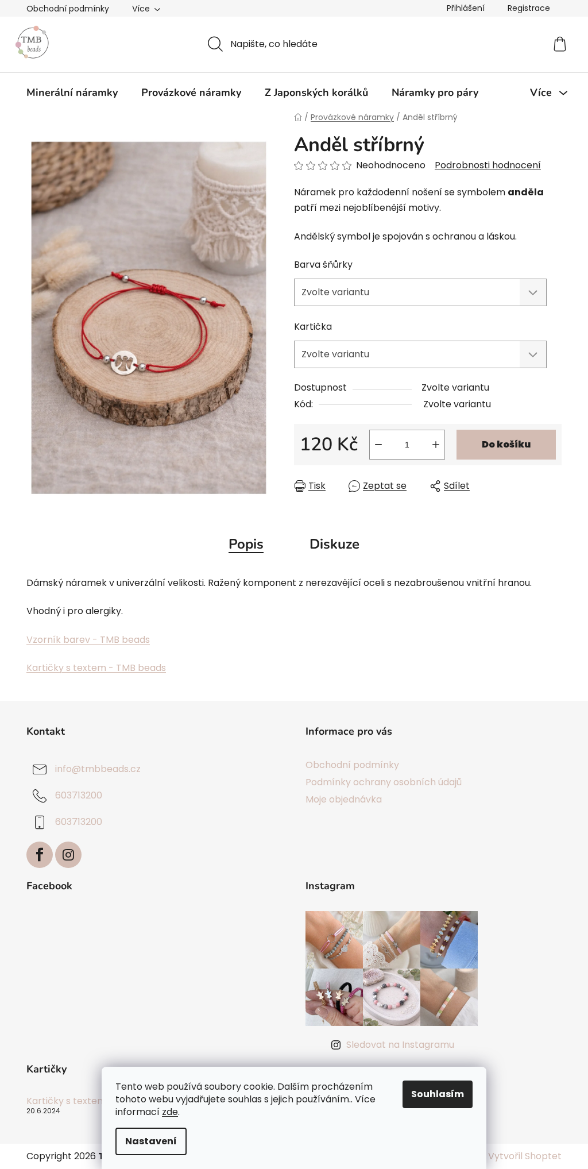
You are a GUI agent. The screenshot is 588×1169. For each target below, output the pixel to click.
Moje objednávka (343, 799)
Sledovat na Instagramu (400, 1044)
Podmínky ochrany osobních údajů (383, 782)
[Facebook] (39, 855)
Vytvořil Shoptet (525, 1156)
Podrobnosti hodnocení (488, 165)
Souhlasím (437, 1094)
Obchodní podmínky (67, 8)
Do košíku (506, 444)
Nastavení (151, 1141)
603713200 (78, 795)
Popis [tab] (246, 544)
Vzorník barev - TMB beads (88, 639)
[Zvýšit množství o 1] (435, 444)
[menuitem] (72, 92)
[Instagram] (68, 855)
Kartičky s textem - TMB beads (96, 667)
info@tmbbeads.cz (98, 769)
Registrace (529, 8)
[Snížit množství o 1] (378, 444)
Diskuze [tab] (334, 544)
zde (170, 1111)
